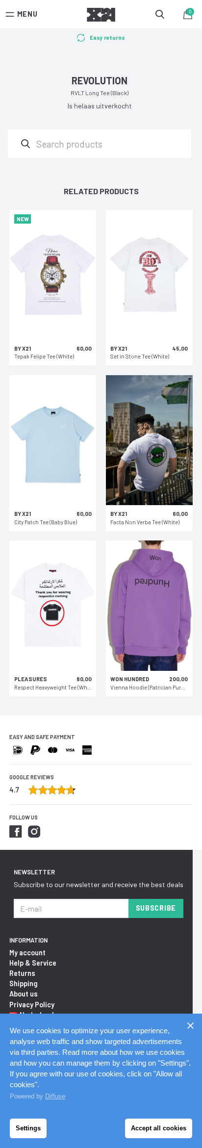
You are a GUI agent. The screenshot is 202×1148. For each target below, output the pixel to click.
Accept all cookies (158, 1128)
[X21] (101, 16)
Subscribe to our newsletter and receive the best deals (98, 884)
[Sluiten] (190, 1025)
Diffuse (55, 1096)
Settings (28, 1128)
